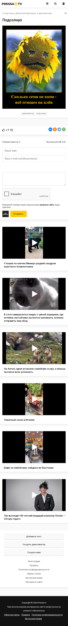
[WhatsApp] (64, 129)
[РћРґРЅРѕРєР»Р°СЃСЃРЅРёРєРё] (55, 129)
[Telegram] (59, 129)
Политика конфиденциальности (34, 569)
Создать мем (34, 552)
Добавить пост (34, 536)
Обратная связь (12, 615)
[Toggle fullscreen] (59, 253)
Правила (34, 565)
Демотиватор (28, 113)
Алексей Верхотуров (26, 13)
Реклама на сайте (34, 582)
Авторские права (34, 578)
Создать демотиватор (34, 544)
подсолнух (41, 113)
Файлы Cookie (34, 574)
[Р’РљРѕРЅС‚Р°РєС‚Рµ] (50, 129)
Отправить (18, 214)
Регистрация (34, 561)
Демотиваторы (45, 13)
